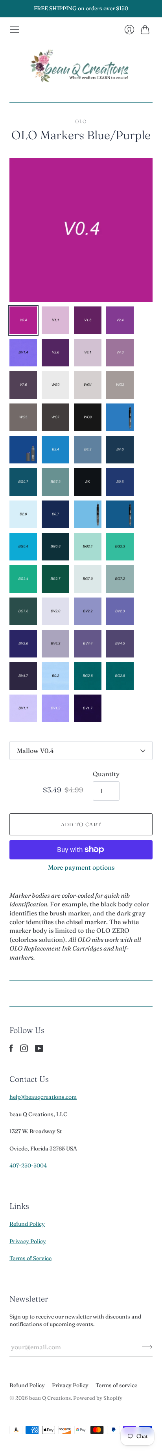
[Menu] (14, 29)
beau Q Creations (50, 1398)
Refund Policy (27, 1223)
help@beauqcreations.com (43, 1096)
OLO (81, 121)
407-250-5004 (28, 1165)
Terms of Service (30, 1258)
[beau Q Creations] (81, 68)
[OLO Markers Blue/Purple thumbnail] (23, 320)
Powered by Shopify (97, 1398)
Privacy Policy (27, 1241)
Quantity (106, 774)
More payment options (81, 867)
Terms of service (116, 1385)
